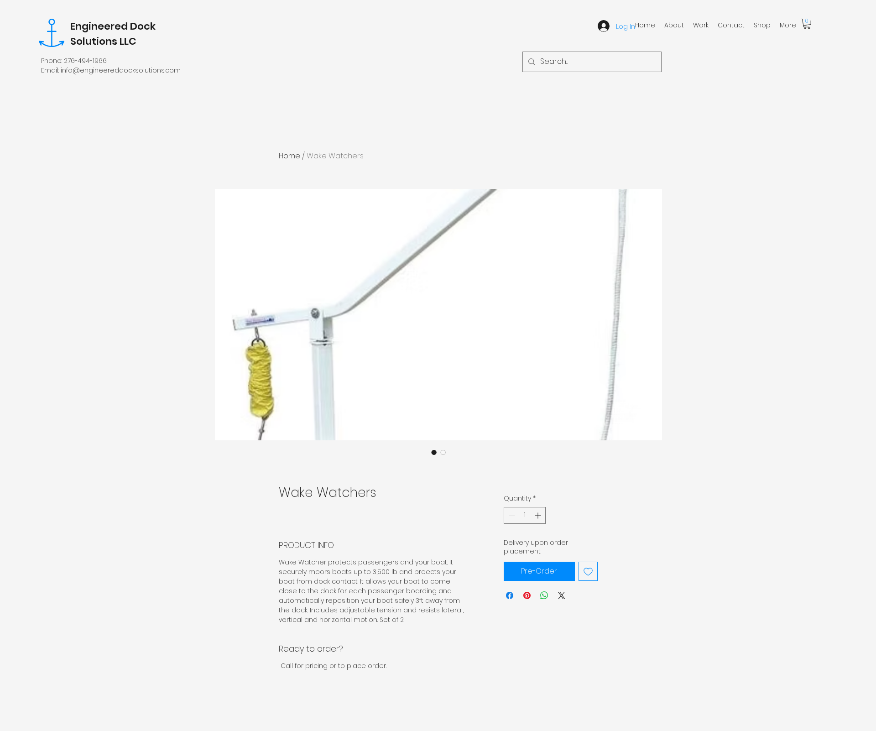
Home (289, 156)
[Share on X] (561, 595)
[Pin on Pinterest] (526, 595)
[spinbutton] (524, 515)
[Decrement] (510, 515)
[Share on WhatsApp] (544, 595)
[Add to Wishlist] (588, 571)
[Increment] (538, 515)
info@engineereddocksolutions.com (121, 70)
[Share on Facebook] (509, 595)
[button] (807, 24)
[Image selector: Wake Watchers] (433, 452)
